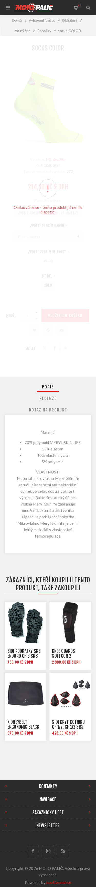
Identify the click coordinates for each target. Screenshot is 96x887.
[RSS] (63, 851)
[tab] (48, 387)
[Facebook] (33, 851)
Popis (48, 386)
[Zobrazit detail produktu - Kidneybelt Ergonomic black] (25, 693)
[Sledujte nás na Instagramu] (48, 851)
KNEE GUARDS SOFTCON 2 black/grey (63, 656)
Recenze (48, 398)
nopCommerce (58, 882)
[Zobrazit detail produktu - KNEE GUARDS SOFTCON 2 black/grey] (70, 622)
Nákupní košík (78, 5)
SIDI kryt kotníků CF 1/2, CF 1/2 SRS (68, 724)
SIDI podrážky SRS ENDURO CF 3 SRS (24, 653)
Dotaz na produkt (48, 409)
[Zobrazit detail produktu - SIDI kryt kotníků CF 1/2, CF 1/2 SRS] (70, 693)
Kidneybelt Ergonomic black (23, 724)
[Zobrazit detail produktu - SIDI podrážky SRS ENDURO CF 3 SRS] (25, 622)
